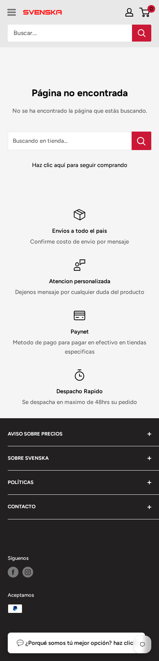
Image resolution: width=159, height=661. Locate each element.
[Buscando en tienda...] (141, 141)
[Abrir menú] (11, 12)
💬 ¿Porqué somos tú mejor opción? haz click (76, 642)
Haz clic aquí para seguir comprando (79, 165)
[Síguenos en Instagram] (27, 572)
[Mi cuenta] (129, 12)
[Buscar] (141, 33)
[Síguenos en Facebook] (13, 572)
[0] (145, 12)
